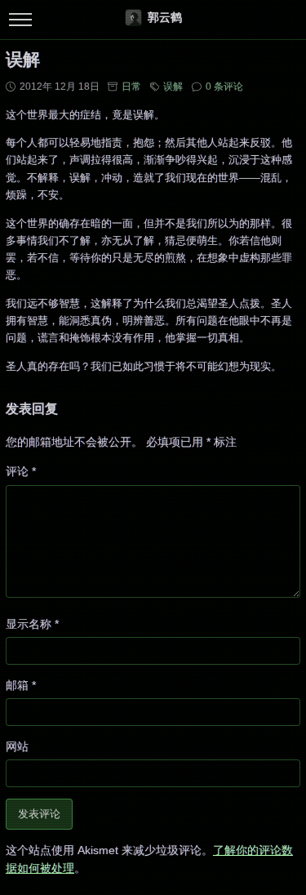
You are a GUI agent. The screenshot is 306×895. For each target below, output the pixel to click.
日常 (131, 86)
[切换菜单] (20, 20)
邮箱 (21, 685)
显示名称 (32, 623)
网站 (17, 746)
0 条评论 (224, 86)
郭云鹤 (165, 17)
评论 (21, 471)
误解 (173, 86)
